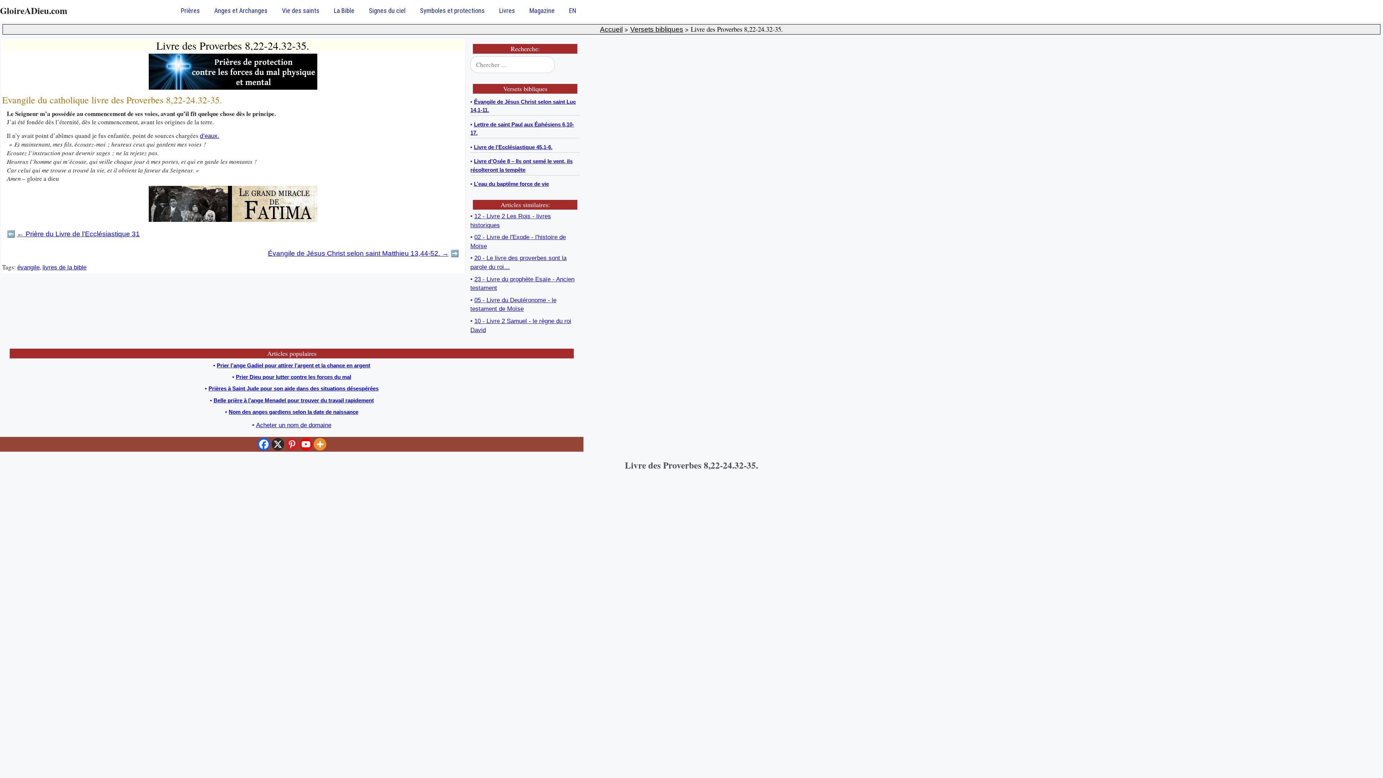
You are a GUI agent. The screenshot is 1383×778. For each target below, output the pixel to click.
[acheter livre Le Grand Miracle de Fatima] (233, 219)
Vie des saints (300, 10)
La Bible (344, 10)
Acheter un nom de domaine (293, 425)
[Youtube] (306, 444)
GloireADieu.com (33, 10)
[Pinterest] (292, 444)
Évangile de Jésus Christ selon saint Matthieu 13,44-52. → (358, 253)
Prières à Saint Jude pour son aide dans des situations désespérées (294, 388)
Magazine (542, 10)
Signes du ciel (387, 10)
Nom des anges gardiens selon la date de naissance (293, 412)
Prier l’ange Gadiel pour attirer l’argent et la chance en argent (293, 365)
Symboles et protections (452, 10)
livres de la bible (64, 267)
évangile (28, 267)
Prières (190, 10)
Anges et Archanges (241, 10)
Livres (507, 10)
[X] (278, 444)
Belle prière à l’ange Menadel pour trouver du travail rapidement (294, 400)
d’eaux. (209, 136)
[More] (320, 444)
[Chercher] (569, 64)
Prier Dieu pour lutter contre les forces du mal (293, 377)
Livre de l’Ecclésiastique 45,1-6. (513, 147)
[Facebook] (264, 444)
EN (572, 10)
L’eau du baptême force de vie (511, 184)
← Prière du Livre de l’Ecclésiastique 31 (78, 234)
